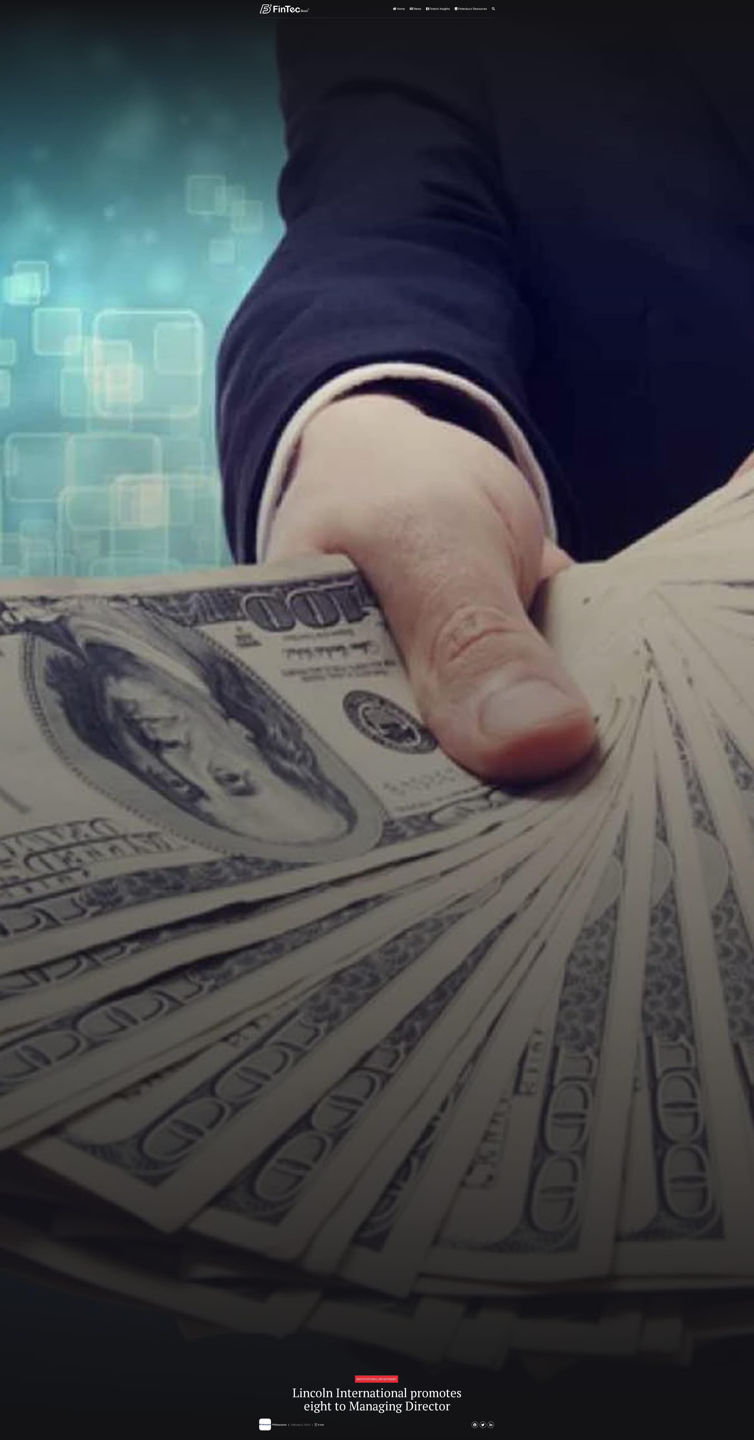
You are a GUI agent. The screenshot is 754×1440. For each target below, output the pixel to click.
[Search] (493, 8)
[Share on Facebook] (475, 1425)
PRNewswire (279, 1424)
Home (400, 9)
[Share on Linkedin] (491, 1425)
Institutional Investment (376, 1379)
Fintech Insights (439, 9)
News (417, 9)
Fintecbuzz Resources (472, 9)
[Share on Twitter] (483, 1425)
